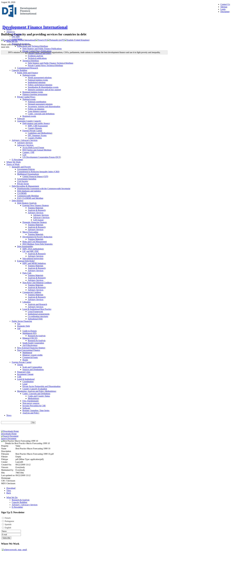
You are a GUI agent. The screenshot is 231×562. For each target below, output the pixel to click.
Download (10, 488)
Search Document (8, 438)
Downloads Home (9, 434)
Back (8, 493)
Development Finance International (35, 27)
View (8, 490)
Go (33, 423)
